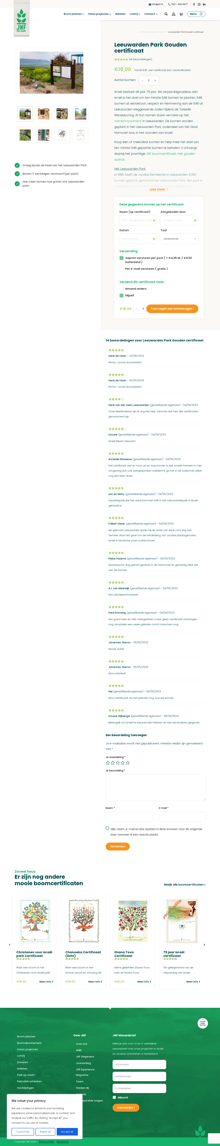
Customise (23, 1131)
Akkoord (123, 1097)
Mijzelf (129, 295)
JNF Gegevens (85, 1056)
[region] (44, 1116)
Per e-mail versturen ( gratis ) (146, 269)
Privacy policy (46, 1141)
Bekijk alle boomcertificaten (184, 885)
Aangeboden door (173, 212)
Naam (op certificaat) (134, 212)
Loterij (134, 14)
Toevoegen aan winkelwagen (171, 309)
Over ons (81, 1044)
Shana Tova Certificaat (124, 954)
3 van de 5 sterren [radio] (118, 763)
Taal (164, 230)
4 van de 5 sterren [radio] (123, 763)
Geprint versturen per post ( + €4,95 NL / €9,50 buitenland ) (158, 260)
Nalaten (120, 14)
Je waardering (115, 757)
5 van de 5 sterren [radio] (128, 763)
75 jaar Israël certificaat (173, 954)
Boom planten (73, 14)
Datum (124, 230)
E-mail (163, 808)
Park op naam (26, 1075)
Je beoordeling (115, 770)
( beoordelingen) (140, 59)
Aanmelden (125, 1108)
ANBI (78, 1050)
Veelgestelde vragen (89, 1100)
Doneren (22, 1062)
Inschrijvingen (25, 1088)
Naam (110, 808)
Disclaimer (63, 1141)
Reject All (45, 1131)
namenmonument (128, 121)
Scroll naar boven (203, 1023)
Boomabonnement (29, 1043)
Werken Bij (82, 1088)
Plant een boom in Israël (153, 32)
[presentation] (9, 945)
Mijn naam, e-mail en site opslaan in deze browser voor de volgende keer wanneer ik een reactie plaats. (156, 832)
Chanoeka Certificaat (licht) (83, 954)
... (137, 32)
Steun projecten (98, 14)
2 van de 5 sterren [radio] (113, 763)
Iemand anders (136, 289)
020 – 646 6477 (179, 4)
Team (80, 1081)
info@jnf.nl (157, 4)
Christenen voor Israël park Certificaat (34, 954)
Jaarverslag (83, 1063)
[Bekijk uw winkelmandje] (181, 14)
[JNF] (21, 16)
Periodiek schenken (29, 1081)
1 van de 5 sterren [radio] (108, 763)
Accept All (67, 1131)
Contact (149, 14)
